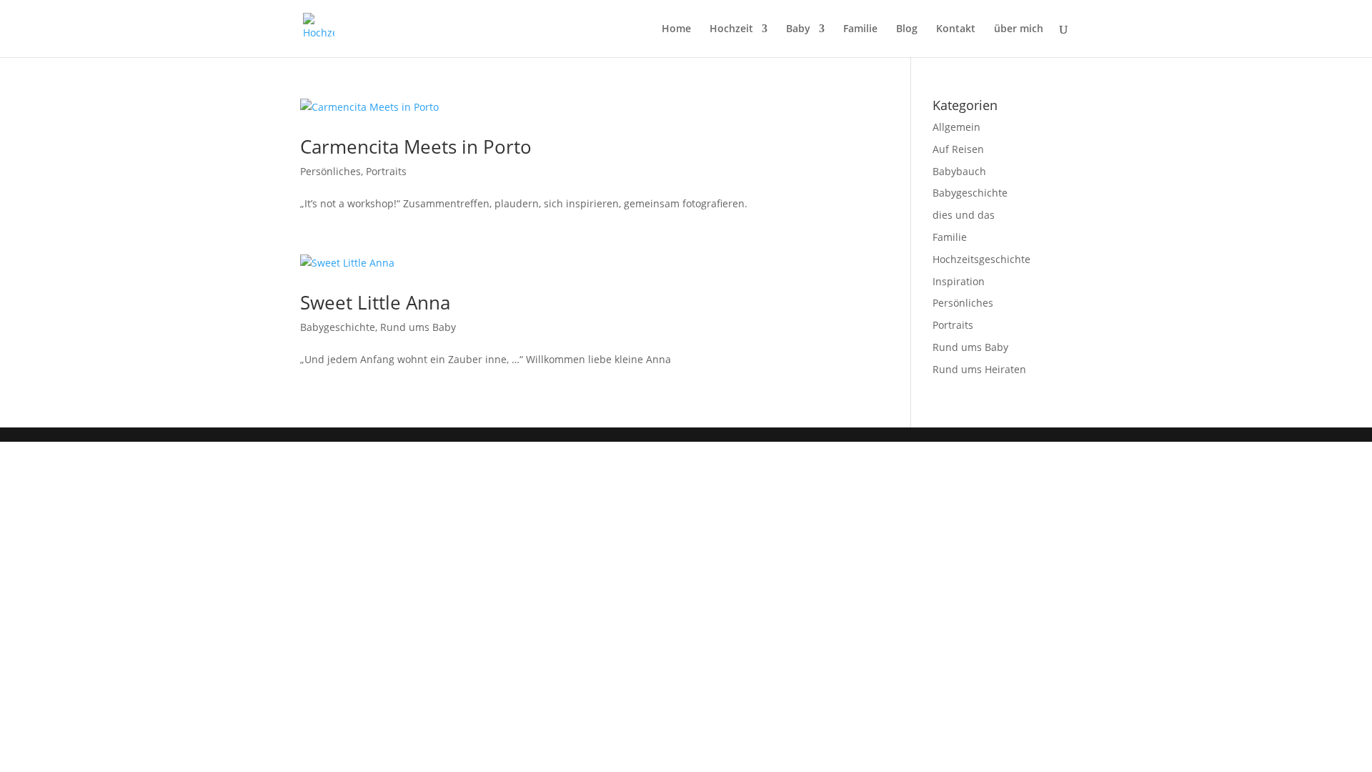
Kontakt (955, 29)
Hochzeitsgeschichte (981, 259)
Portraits (386, 171)
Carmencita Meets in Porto (416, 146)
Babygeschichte (337, 327)
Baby (798, 29)
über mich (1018, 29)
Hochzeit (731, 29)
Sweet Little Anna (375, 302)
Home (676, 29)
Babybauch (959, 171)
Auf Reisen (958, 149)
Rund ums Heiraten (979, 369)
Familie (860, 29)
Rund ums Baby (418, 327)
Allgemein (956, 127)
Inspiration (959, 281)
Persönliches (330, 171)
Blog (907, 29)
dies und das (964, 215)
